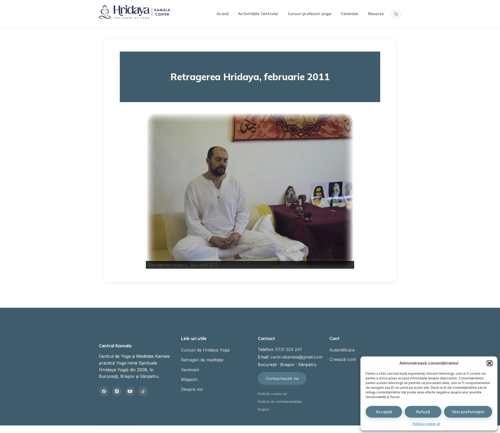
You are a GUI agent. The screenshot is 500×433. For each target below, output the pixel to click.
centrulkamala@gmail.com (296, 357)
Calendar (350, 13)
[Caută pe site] (396, 14)
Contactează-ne (282, 378)
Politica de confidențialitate (280, 401)
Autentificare (342, 350)
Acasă (222, 13)
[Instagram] (117, 391)
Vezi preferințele (468, 411)
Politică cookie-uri (426, 424)
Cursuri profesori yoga (309, 13)
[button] (489, 363)
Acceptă (384, 411)
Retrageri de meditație (202, 359)
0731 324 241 (288, 349)
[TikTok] (143, 391)
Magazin (189, 379)
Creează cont (342, 359)
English (263, 409)
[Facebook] (104, 391)
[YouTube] (130, 391)
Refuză (423, 411)
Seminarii (190, 369)
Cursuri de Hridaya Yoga (205, 350)
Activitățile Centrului (258, 13)
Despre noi (192, 389)
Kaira (135, 429)
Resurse (376, 13)
